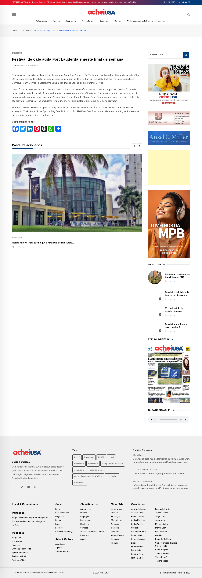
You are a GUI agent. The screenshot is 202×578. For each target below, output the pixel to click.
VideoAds (117, 504)
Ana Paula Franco (138, 509)
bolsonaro (89, 457)
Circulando (136, 528)
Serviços (118, 21)
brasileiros (79, 463)
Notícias (15, 525)
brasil (111, 457)
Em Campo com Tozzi (21, 549)
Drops (133, 543)
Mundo (58, 520)
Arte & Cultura (64, 539)
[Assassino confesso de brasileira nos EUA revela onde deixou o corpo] (155, 277)
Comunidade (146, 481)
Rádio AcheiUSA (19, 556)
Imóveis (56, 21)
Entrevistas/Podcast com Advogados (28, 521)
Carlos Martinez (138, 520)
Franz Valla (136, 550)
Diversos (115, 531)
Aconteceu (60, 544)
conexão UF (79, 470)
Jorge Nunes (160, 520)
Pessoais (161, 21)
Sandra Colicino (162, 553)
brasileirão (93, 463)
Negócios (103, 21)
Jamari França (161, 513)
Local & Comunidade (25, 504)
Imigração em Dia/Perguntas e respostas (30, 518)
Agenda (58, 548)
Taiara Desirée (161, 557)
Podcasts (18, 532)
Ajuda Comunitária (20, 553)
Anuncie (84, 539)
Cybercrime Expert (139, 531)
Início (17, 573)
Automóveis (41, 21)
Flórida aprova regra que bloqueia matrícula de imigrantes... (43, 243)
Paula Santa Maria (163, 539)
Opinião (158, 535)
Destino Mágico (138, 539)
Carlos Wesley (137, 524)
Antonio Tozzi (137, 513)
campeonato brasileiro (112, 463)
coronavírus (79, 482)
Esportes (59, 528)
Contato (61, 573)
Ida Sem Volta (137, 558)
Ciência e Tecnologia (64, 531)
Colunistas (138, 504)
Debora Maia (136, 535)
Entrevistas (17, 541)
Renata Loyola (161, 550)
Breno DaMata (137, 516)
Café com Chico (19, 560)
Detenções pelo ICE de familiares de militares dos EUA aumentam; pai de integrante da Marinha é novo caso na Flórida (84, 2)
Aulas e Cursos (117, 535)
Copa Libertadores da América (88, 476)
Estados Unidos (141, 470)
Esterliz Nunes (137, 547)
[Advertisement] (169, 167)
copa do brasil (96, 470)
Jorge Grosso (161, 516)
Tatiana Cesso (161, 561)
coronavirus (112, 476)
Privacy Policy (37, 573)
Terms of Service (50, 573)
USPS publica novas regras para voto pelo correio (159, 473)
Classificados (89, 504)
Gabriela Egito (137, 554)
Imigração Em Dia (163, 509)
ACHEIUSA (19, 65)
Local (57, 509)
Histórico (25, 31)
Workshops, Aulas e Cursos (140, 21)
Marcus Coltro (161, 524)
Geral (58, 504)
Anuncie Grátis (25, 573)
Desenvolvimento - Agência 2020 (175, 573)
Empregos (71, 21)
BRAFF (101, 457)
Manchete (155, 470)
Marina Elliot (160, 528)
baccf (77, 457)
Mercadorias (87, 21)
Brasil (136, 481)
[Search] (188, 14)
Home (14, 31)
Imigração (138, 455)
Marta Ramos (161, 531)
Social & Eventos (62, 551)
